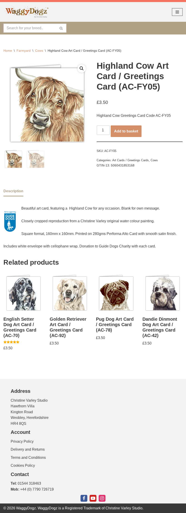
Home (7, 50)
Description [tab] (13, 191)
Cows (39, 50)
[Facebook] (84, 498)
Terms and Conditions (28, 457)
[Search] (61, 28)
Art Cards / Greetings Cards (130, 160)
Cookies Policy (23, 465)
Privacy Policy (22, 441)
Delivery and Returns (28, 449)
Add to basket (126, 131)
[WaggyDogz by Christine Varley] (26, 12)
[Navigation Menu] (177, 12)
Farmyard (24, 50)
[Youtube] (93, 498)
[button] (82, 68)
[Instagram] (102, 498)
